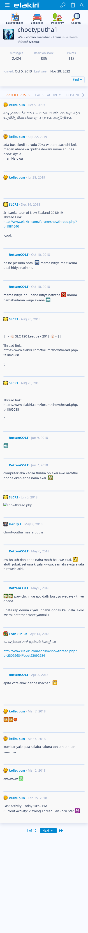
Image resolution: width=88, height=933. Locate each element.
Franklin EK (18, 633)
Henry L (15, 524)
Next (46, 830)
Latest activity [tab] (48, 95)
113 (71, 58)
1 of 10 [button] (31, 830)
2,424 (16, 58)
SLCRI (13, 204)
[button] (7, 5)
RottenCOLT (18, 254)
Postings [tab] (74, 95)
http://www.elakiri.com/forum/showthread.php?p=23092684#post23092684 (40, 653)
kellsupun (17, 104)
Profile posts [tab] (18, 95)
